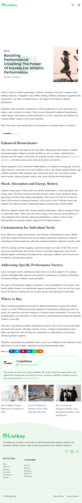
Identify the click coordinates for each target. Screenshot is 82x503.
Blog (7, 50)
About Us (6, 466)
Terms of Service (73, 496)
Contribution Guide (30, 378)
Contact (6, 477)
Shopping (27, 470)
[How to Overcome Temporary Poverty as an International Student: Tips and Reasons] (68, 399)
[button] (73, 5)
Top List (27, 465)
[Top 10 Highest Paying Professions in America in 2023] (13, 399)
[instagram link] (72, 451)
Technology (28, 476)
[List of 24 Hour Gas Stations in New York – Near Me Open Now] (41, 399)
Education (27, 473)
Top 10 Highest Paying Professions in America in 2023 (12, 408)
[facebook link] (77, 451)
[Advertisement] (41, 24)
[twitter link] (66, 451)
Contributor (15, 77)
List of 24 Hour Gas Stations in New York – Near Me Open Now (38, 408)
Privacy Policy (59, 496)
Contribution (7, 474)
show (15, 133)
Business (27, 468)
